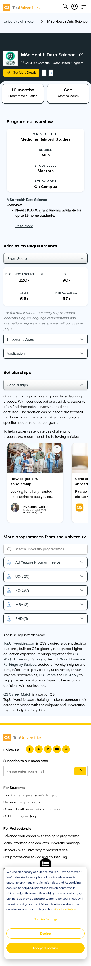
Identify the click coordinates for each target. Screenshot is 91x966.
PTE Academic (66, 292)
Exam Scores (17, 258)
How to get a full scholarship (25, 481)
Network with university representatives (35, 850)
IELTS (24, 292)
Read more (24, 226)
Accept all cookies (45, 948)
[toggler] (84, 6)
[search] (65, 7)
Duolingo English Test (24, 274)
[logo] (21, 6)
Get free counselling (19, 816)
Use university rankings (21, 802)
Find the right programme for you (30, 795)
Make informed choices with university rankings (41, 843)
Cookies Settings (45, 919)
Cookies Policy (65, 909)
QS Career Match (17, 694)
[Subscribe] (80, 771)
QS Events (47, 675)
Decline (45, 933)
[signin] (74, 6)
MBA (21, 604)
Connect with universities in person (31, 809)
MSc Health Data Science (48, 55)
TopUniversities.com (19, 643)
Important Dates (20, 339)
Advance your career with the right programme (41, 836)
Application (16, 353)
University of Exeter (19, 21)
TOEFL (66, 274)
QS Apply (70, 675)
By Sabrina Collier (35, 507)
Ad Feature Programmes (37, 562)
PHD (21, 618)
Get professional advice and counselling (35, 857)
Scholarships (17, 385)
